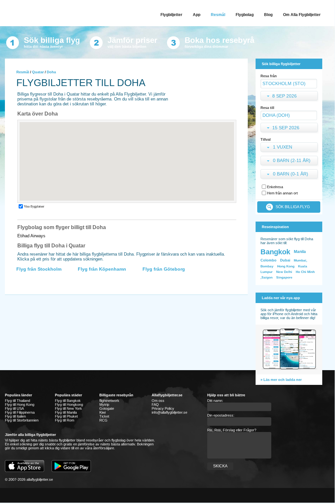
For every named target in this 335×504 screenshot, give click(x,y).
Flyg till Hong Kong (19, 404)
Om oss (158, 401)
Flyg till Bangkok (68, 401)
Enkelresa (275, 187)
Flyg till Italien (15, 416)
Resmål (22, 72)
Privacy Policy (163, 408)
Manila (300, 251)
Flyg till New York (68, 408)
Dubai (285, 260)
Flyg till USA (14, 408)
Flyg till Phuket (66, 416)
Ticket (104, 416)
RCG (103, 420)
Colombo (268, 260)
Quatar (38, 72)
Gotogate (106, 408)
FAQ (155, 404)
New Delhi (284, 272)
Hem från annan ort (282, 193)
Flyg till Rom (64, 420)
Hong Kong (285, 266)
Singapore (284, 277)
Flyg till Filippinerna (20, 412)
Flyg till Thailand (17, 401)
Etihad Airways (31, 235)
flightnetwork (109, 401)
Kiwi (102, 412)
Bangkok (275, 252)
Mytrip (104, 404)
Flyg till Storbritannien (22, 420)
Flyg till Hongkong (69, 404)
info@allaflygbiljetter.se (169, 412)
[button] (289, 147)
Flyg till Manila (66, 412)
